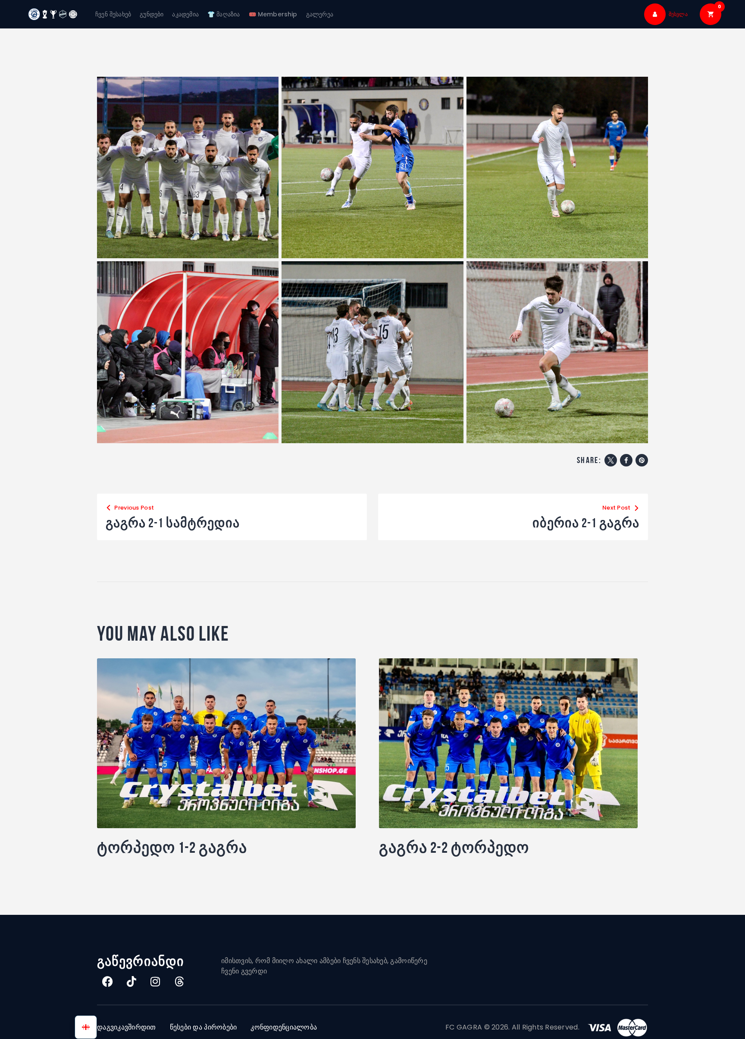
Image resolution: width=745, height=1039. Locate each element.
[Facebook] (108, 981)
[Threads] (179, 981)
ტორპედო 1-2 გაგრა (172, 847)
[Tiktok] (131, 981)
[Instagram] (155, 981)
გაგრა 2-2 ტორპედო (454, 847)
